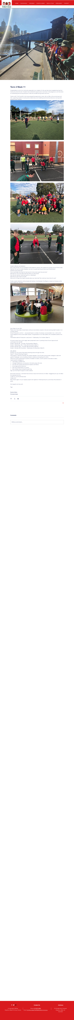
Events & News (13, 392)
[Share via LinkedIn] (18, 398)
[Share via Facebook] (11, 398)
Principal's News (14, 389)
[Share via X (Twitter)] (14, 398)
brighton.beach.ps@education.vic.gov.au (37, 1010)
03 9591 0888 (37, 1008)
